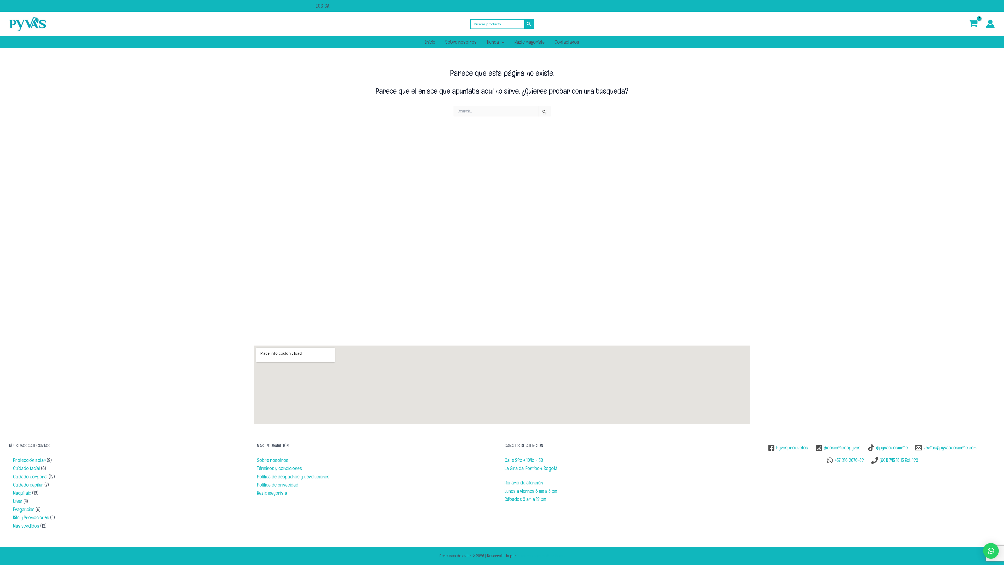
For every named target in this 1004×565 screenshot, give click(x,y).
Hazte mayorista (530, 42)
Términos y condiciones (279, 468)
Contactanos (567, 42)
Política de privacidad (277, 485)
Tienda (493, 42)
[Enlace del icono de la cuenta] (990, 24)
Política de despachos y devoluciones (293, 476)
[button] (501, 42)
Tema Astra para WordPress (540, 555)
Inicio (430, 42)
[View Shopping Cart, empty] (973, 24)
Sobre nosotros (461, 42)
